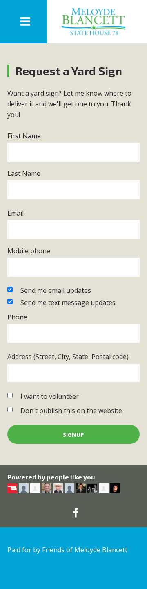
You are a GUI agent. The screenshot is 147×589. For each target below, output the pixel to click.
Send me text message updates (68, 302)
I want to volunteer (49, 396)
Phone (17, 316)
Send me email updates (55, 290)
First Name (24, 135)
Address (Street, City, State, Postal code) (68, 356)
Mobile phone (28, 250)
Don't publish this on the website (71, 410)
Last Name (23, 173)
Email (15, 213)
